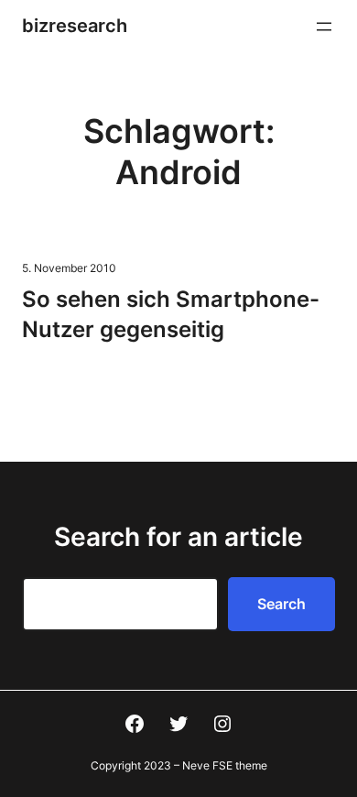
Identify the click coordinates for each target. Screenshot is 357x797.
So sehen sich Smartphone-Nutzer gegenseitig (170, 314)
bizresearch (74, 26)
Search (281, 604)
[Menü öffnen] (324, 27)
